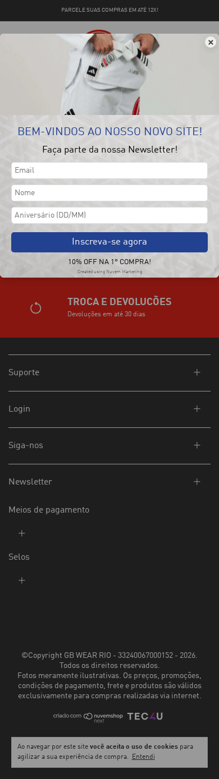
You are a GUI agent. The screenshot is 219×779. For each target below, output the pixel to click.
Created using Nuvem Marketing (109, 272)
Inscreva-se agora (109, 242)
